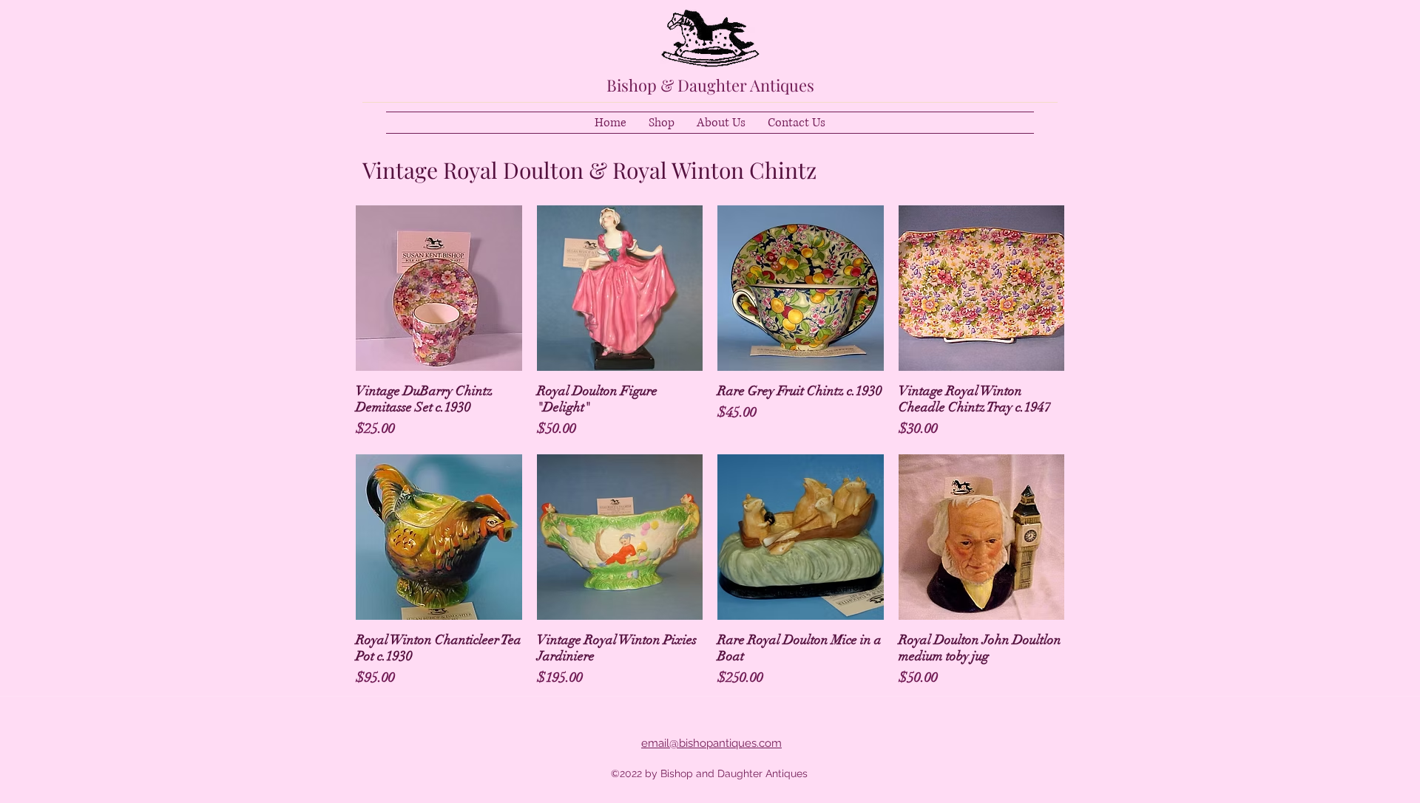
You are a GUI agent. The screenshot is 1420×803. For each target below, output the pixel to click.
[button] (662, 122)
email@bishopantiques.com (711, 743)
